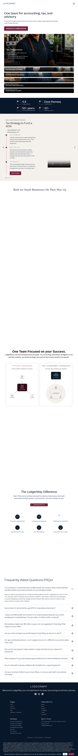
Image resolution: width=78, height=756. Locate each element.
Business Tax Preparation (16, 721)
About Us (12, 706)
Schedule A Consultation (16, 712)
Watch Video (15, 173)
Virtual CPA (43, 714)
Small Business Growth (15, 733)
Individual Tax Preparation (16, 723)
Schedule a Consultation (16, 28)
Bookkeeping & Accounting (16, 727)
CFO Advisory (13, 731)
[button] (39, 50)
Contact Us (12, 708)
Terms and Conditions (38, 737)
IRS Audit (12, 729)
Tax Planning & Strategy (15, 725)
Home (11, 704)
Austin (42, 706)
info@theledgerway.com (46, 725)
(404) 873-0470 (45, 723)
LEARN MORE (13, 63)
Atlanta (42, 704)
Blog (11, 710)
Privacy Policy (30, 737)
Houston (43, 708)
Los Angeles (44, 710)
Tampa (43, 712)
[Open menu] (74, 3)
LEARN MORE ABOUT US (39, 504)
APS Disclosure (48, 737)
